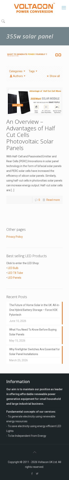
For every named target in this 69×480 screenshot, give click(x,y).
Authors (18, 76)
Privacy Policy (14, 236)
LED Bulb (13, 268)
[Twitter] (37, 473)
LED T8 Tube (15, 272)
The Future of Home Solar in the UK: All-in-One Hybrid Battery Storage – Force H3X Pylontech (34, 310)
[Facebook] (32, 473)
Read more (53, 199)
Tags (32, 71)
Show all (55, 76)
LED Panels (14, 277)
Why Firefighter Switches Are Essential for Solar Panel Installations (34, 352)
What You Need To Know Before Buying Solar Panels (33, 332)
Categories (15, 71)
